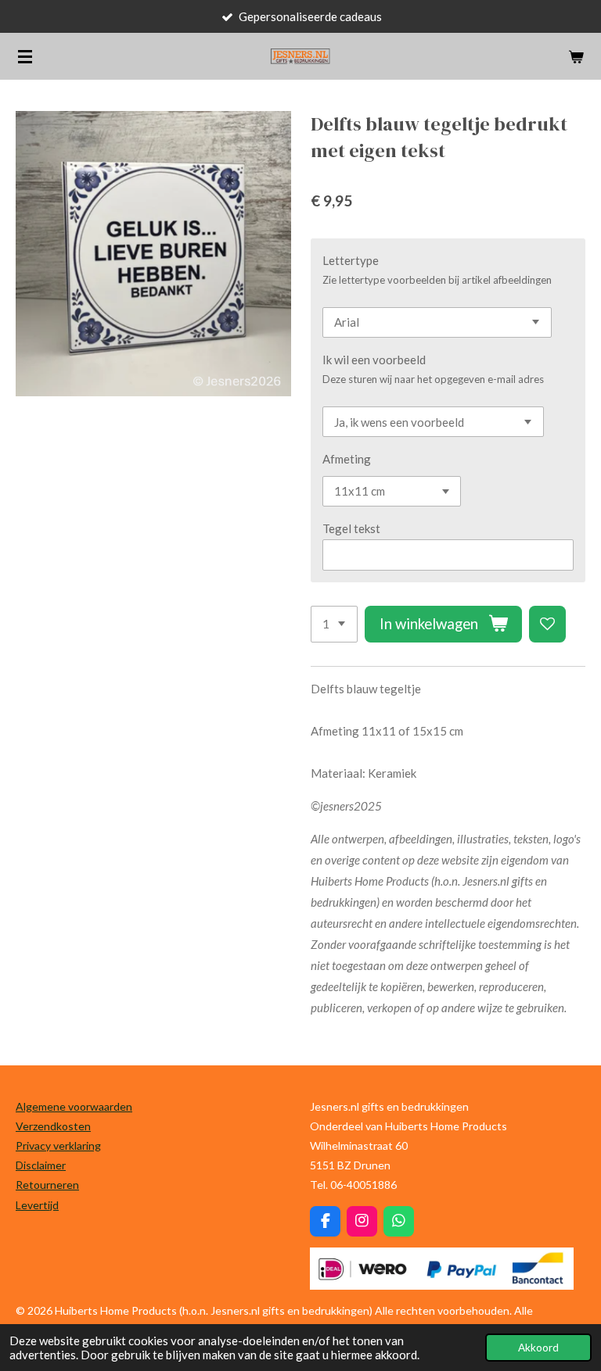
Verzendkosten (53, 1126)
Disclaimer (41, 1165)
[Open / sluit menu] (25, 56)
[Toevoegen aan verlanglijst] (547, 624)
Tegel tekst (351, 528)
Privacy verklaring (58, 1145)
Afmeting (346, 459)
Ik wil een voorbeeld (374, 360)
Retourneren (47, 1184)
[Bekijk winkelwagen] (576, 56)
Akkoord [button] (538, 1347)
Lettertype (350, 260)
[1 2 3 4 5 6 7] (334, 624)
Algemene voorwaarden (74, 1106)
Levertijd (37, 1205)
